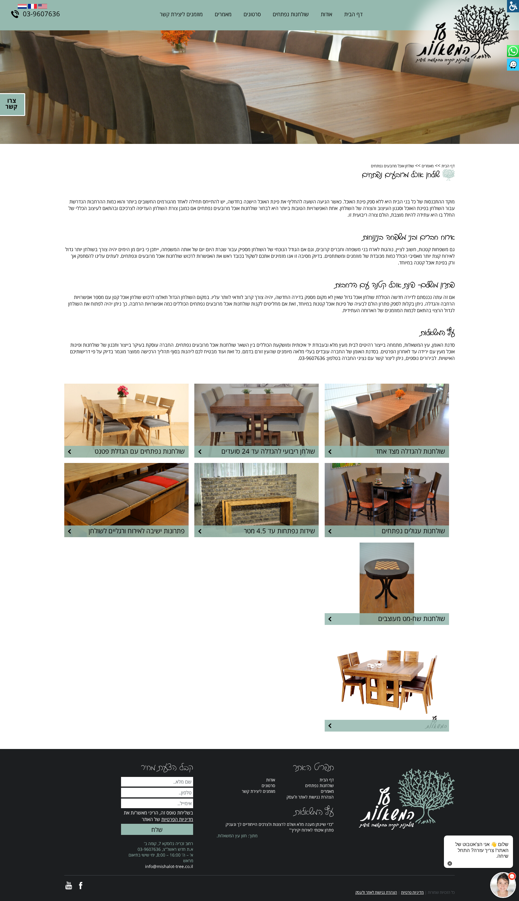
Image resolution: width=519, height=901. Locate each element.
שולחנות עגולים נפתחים (413, 530)
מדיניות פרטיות (412, 892)
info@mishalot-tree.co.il (169, 866)
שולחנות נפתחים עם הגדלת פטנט (140, 450)
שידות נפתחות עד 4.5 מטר (279, 530)
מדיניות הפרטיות (177, 819)
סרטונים (252, 14)
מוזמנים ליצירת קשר (181, 14)
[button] (503, 885)
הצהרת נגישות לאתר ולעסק (310, 797)
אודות (326, 14)
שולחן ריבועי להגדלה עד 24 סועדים (268, 450)
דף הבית (353, 14)
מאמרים (223, 14)
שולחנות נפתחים (291, 14)
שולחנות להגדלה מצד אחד (410, 450)
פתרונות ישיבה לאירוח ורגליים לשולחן (137, 530)
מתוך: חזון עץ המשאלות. (237, 836)
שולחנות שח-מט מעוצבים (411, 618)
